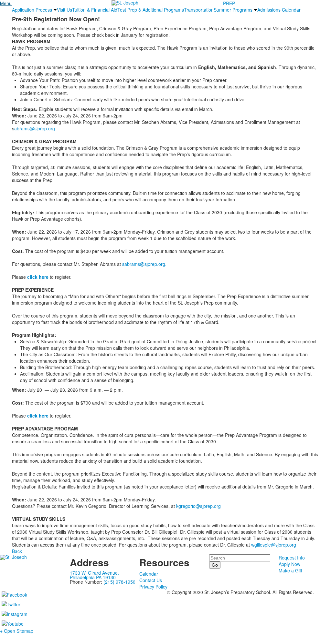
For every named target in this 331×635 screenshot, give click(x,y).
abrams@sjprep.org (34, 128)
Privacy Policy (153, 586)
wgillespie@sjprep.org (273, 544)
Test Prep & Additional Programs (150, 9)
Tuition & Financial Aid (94, 9)
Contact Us (150, 580)
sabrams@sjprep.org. (144, 264)
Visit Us (64, 9)
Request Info (292, 557)
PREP (229, 3)
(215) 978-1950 (119, 582)
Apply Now (289, 564)
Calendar (148, 573)
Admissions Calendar (279, 9)
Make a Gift (290, 570)
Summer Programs (233, 9)
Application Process (32, 9)
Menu (6, 3)
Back (17, 551)
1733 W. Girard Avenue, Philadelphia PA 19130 (94, 574)
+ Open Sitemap (16, 631)
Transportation (199, 9)
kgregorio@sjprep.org (198, 506)
